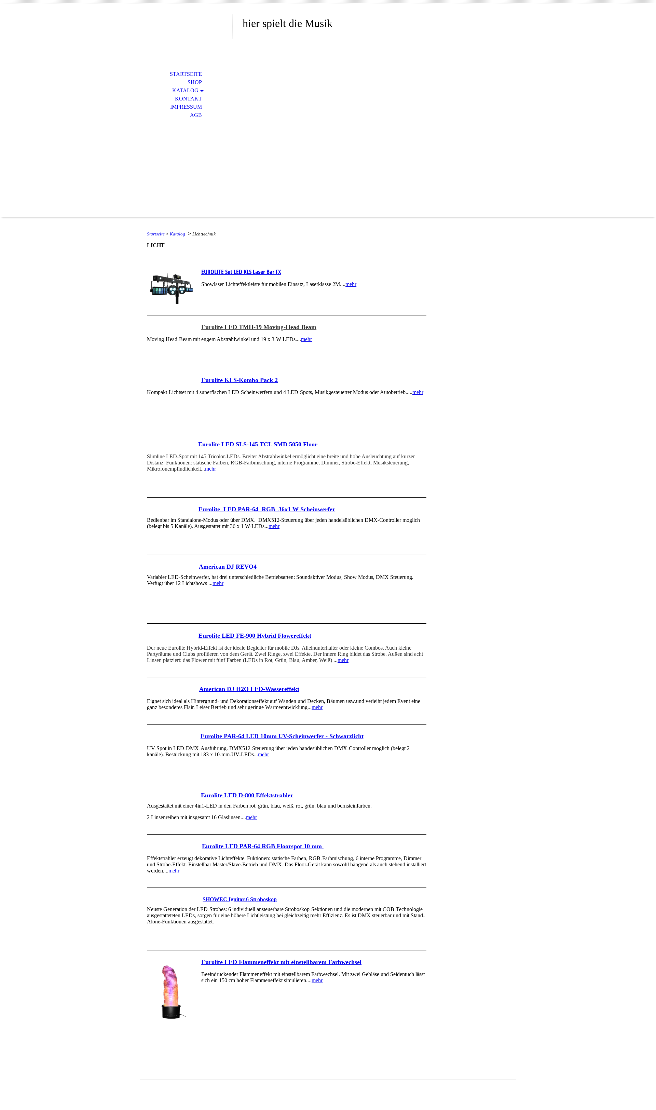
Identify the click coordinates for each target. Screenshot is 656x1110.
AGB (196, 115)
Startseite (186, 74)
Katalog (185, 90)
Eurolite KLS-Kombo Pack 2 (239, 380)
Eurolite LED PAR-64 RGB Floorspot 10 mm (263, 846)
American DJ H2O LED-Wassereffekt (249, 689)
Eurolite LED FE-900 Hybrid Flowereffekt (255, 635)
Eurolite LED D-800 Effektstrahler (247, 795)
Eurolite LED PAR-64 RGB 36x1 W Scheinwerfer (267, 509)
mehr (350, 284)
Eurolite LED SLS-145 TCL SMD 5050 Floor (257, 444)
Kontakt (188, 98)
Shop (195, 82)
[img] (186, 33)
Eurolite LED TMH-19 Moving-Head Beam (258, 327)
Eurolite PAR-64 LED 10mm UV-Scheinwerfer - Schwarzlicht (282, 736)
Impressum (186, 107)
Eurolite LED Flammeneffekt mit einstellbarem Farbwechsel (281, 962)
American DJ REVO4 (228, 566)
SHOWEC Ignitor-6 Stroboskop (240, 899)
